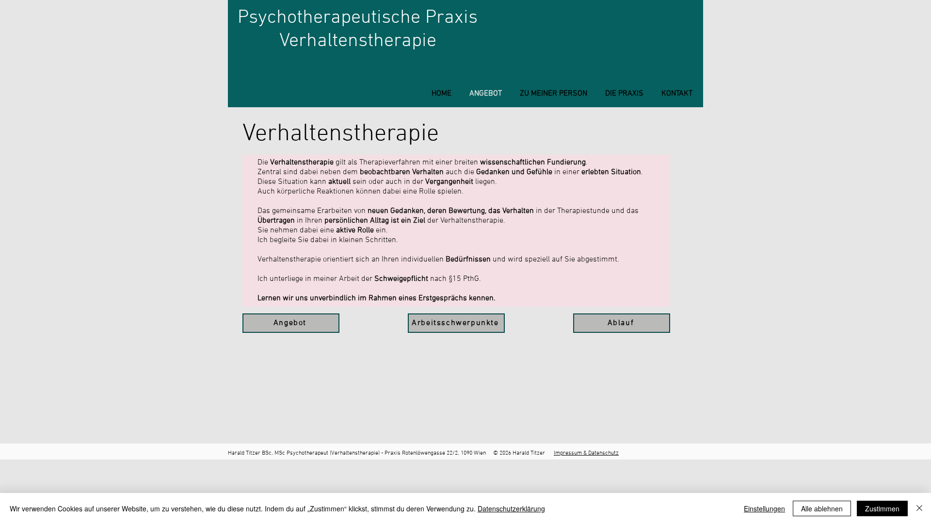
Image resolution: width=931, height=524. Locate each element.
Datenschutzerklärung (511, 508)
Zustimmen (882, 508)
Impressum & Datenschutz (586, 453)
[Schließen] (919, 508)
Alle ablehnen (822, 508)
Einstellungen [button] (764, 508)
